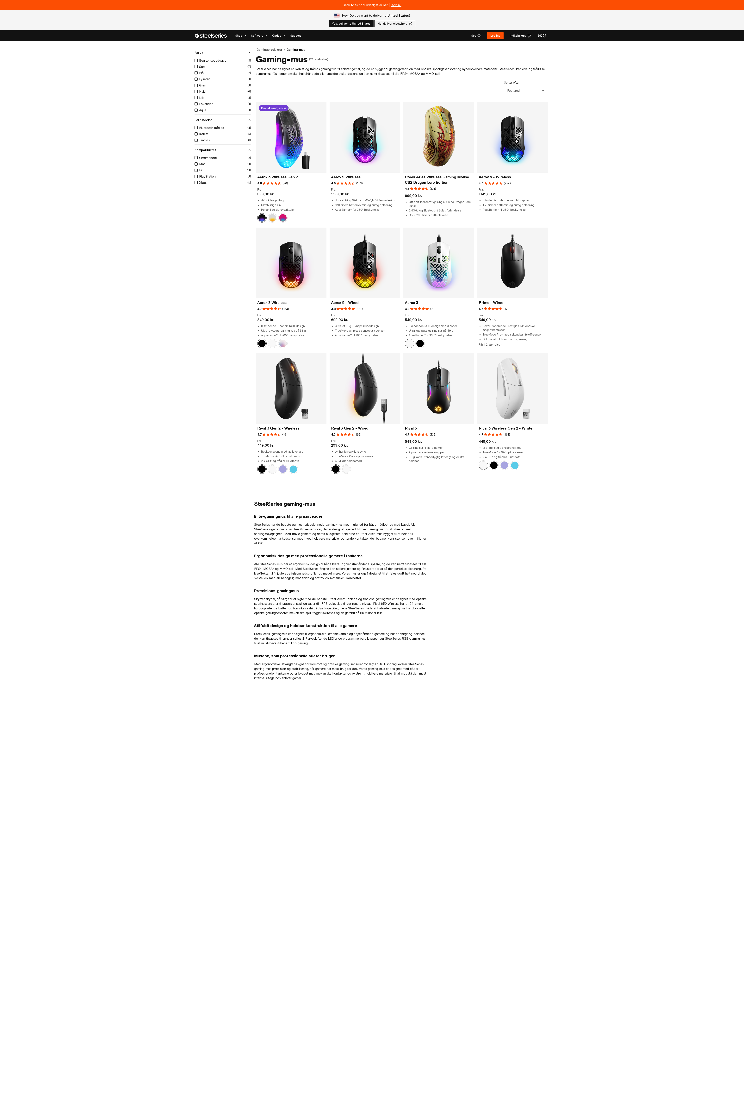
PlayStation (207, 176)
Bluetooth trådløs (211, 128)
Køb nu (396, 5)
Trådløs (204, 140)
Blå (201, 73)
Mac (202, 164)
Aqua (202, 110)
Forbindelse (204, 120)
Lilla (201, 98)
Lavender (206, 104)
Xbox (203, 183)
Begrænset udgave (212, 60)
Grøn (202, 85)
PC (201, 170)
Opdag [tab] (276, 35)
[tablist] (260, 35)
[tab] (476, 35)
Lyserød (205, 79)
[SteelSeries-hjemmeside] (213, 35)
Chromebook (208, 158)
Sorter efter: (512, 82)
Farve (199, 53)
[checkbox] (196, 60)
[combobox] (526, 90)
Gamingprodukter (269, 50)
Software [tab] (257, 35)
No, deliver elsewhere (392, 23)
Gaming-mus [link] (296, 50)
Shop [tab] (238, 35)
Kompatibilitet (205, 150)
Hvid (202, 91)
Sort (202, 67)
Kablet (203, 134)
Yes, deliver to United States (351, 23)
